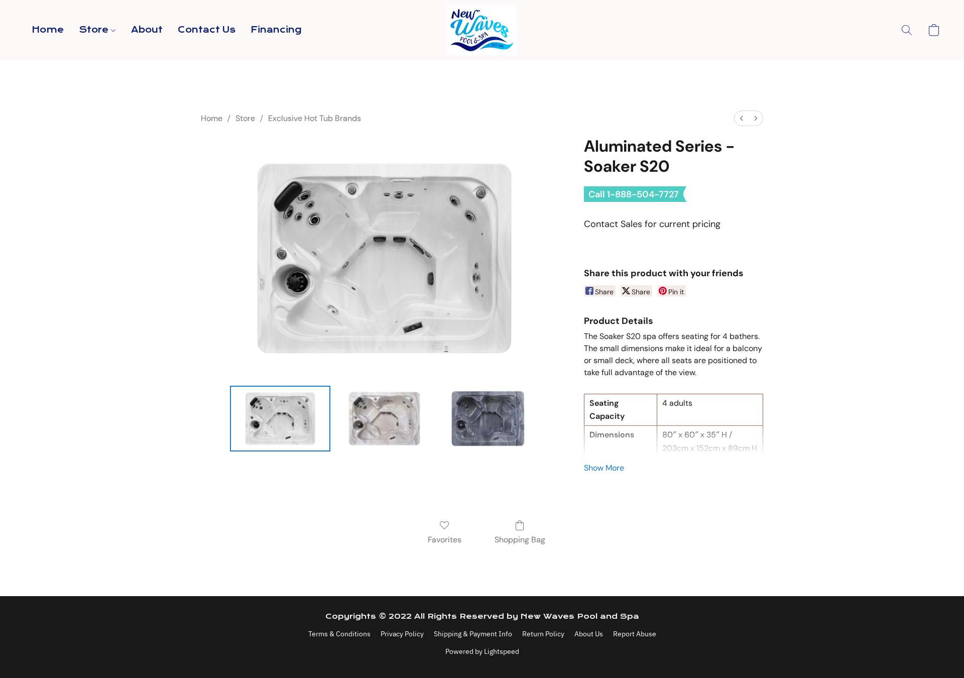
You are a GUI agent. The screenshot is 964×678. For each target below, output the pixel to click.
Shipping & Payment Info (473, 633)
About (147, 30)
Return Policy (543, 633)
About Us (588, 633)
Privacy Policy (402, 633)
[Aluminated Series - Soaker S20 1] (384, 418)
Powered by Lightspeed (482, 651)
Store (95, 30)
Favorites (444, 539)
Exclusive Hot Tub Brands (314, 118)
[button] (482, 30)
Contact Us (206, 30)
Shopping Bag (520, 539)
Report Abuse (634, 633)
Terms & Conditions (339, 633)
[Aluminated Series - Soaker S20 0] (280, 418)
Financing (276, 30)
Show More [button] (604, 468)
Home (48, 30)
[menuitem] (742, 118)
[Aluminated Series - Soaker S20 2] (488, 418)
